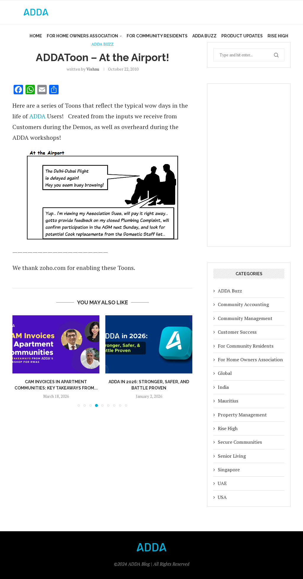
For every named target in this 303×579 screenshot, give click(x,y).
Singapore (229, 469)
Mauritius (228, 400)
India (223, 387)
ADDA (37, 116)
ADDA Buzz (204, 36)
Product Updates (242, 36)
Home (36, 36)
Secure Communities (240, 442)
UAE (222, 483)
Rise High (277, 36)
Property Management (242, 414)
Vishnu (92, 69)
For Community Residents (157, 36)
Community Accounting (243, 304)
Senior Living (232, 456)
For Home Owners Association (82, 36)
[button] (20, 361)
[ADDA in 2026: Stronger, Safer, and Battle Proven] (148, 344)
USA (222, 497)
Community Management (245, 318)
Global (225, 373)
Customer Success (237, 332)
